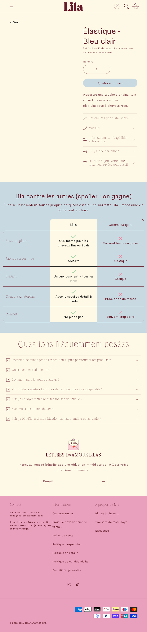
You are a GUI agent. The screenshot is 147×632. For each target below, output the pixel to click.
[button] (126, 6)
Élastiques (102, 530)
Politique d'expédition (66, 544)
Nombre (88, 61)
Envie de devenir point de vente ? (69, 524)
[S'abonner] (103, 481)
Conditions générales (66, 570)
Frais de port (106, 48)
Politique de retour (65, 553)
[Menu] (11, 6)
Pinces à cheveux (107, 513)
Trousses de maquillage (111, 522)
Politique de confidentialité (70, 561)
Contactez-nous (63, 513)
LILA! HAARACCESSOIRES (33, 623)
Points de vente (63, 535)
